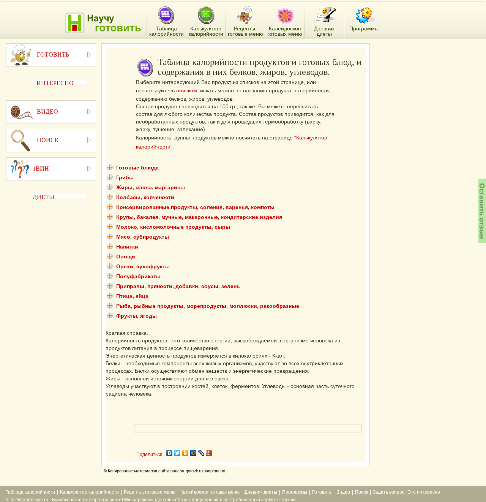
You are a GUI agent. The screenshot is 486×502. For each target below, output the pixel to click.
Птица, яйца (132, 296)
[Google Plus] (209, 453)
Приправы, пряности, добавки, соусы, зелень (178, 286)
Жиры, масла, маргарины (150, 187)
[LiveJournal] (201, 453)
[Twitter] (177, 453)
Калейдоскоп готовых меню (210, 492)
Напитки (127, 247)
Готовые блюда (137, 168)
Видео (343, 492)
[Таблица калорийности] (166, 15)
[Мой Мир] (193, 453)
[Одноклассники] (185, 453)
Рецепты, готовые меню (149, 492)
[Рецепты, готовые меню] (245, 15)
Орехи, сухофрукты (143, 266)
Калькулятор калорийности (89, 492)
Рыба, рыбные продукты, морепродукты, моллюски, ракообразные (207, 306)
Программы (294, 492)
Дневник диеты (261, 492)
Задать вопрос (388, 492)
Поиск (361, 492)
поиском (186, 90)
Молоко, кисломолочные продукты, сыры (173, 227)
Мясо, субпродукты (142, 237)
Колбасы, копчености (145, 197)
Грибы (125, 177)
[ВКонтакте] (170, 453)
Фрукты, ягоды (136, 316)
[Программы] (365, 15)
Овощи (125, 256)
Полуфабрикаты (138, 276)
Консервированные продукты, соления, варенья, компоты (195, 207)
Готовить (321, 492)
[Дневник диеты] (327, 14)
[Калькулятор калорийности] (206, 15)
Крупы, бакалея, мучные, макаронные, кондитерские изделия (199, 217)
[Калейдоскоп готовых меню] (285, 15)
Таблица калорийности (30, 492)
